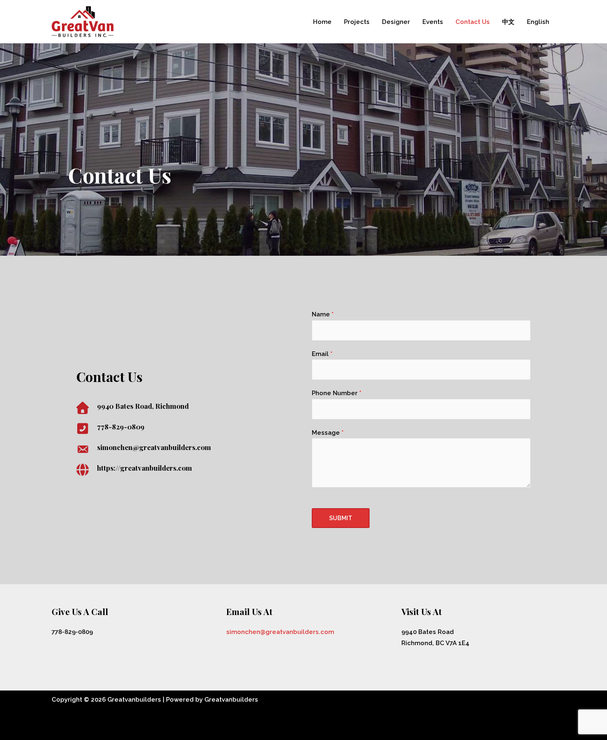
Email (322, 354)
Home (322, 22)
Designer (396, 22)
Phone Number (336, 393)
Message (328, 432)
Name (323, 314)
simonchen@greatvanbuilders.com (280, 632)
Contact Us (472, 22)
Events (432, 22)
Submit (340, 518)
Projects (357, 22)
